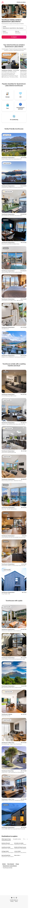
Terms (16, 901)
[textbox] (8, 33)
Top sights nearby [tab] (17, 839)
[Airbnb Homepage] (3, 2)
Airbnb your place (21, 2)
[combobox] (14, 28)
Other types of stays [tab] (6, 839)
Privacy (12, 901)
